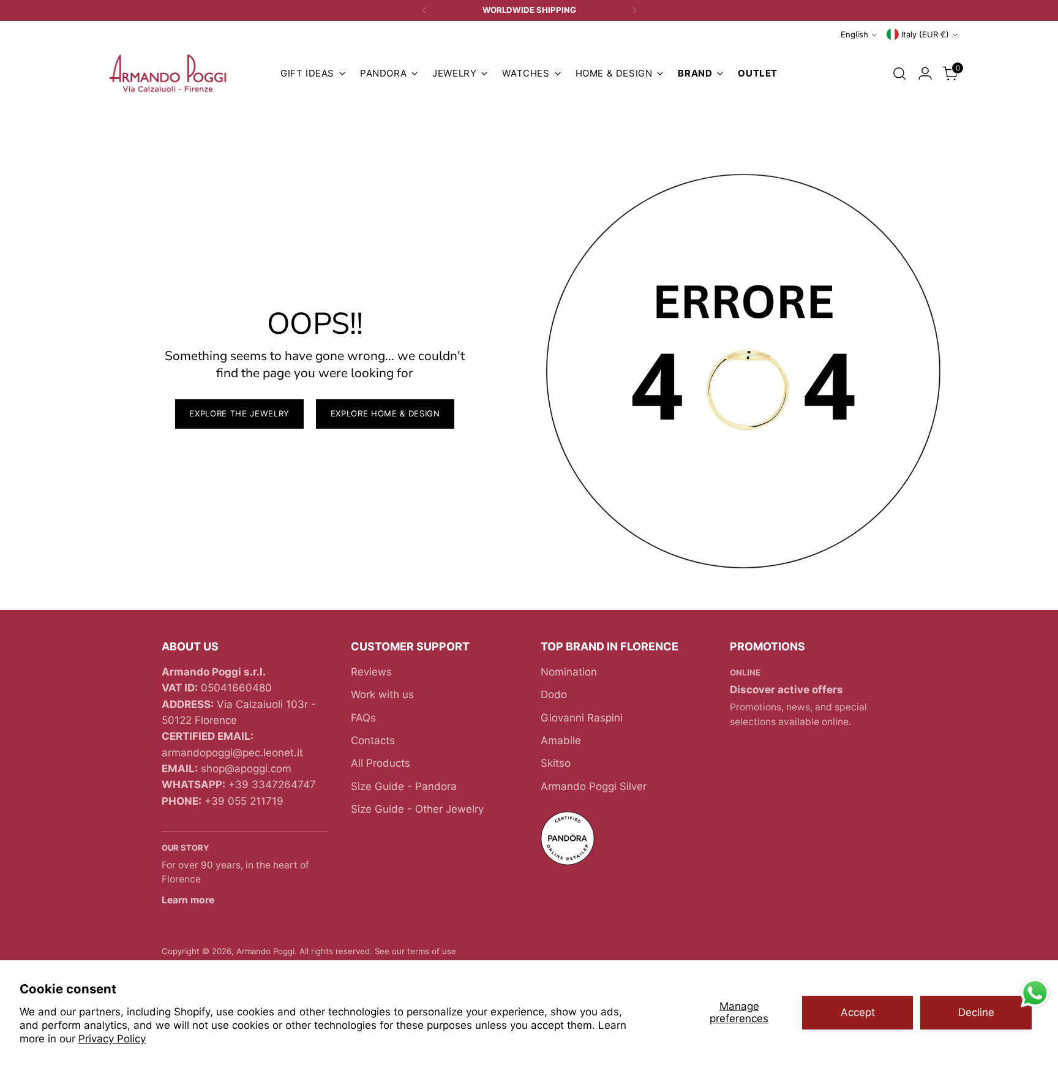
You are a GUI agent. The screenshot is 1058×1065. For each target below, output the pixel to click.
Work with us (382, 694)
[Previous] (424, 10)
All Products (380, 763)
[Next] (634, 10)
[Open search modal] (899, 73)
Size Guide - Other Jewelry (417, 809)
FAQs (363, 718)
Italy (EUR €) (925, 34)
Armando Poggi (265, 951)
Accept (858, 1012)
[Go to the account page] (925, 73)
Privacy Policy (112, 1039)
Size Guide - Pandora (404, 786)
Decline (976, 1012)
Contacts (373, 740)
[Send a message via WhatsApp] (1035, 993)
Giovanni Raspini (582, 718)
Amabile (561, 740)
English (854, 34)
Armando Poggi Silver (594, 786)
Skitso (556, 763)
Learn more (188, 900)
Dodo (554, 694)
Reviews (371, 672)
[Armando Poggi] (167, 74)
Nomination (569, 672)
